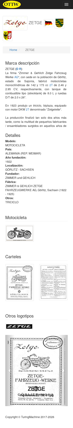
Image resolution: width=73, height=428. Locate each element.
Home (13, 50)
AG (16, 77)
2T (51, 85)
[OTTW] (12, 4)
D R (18, 69)
